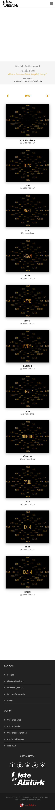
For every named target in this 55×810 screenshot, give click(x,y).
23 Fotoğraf (28, 324)
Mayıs (27, 321)
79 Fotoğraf (28, 595)
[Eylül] (27, 481)
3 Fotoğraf (28, 414)
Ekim (27, 546)
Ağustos (27, 456)
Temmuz (27, 411)
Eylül (27, 501)
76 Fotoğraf (28, 549)
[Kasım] (27, 572)
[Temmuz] (27, 391)
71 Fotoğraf (28, 504)
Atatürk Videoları (15, 739)
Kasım (27, 592)
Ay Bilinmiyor (27, 140)
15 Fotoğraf (28, 143)
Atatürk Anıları (14, 726)
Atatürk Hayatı (14, 720)
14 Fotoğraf (28, 188)
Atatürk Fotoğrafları (17, 732)
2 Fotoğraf (28, 233)
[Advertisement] (27, 27)
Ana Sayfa (27, 78)
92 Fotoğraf (28, 369)
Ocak (27, 185)
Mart (27, 230)
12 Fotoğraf (28, 278)
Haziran (27, 366)
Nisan (28, 275)
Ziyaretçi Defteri (15, 681)
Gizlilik (10, 700)
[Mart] (27, 210)
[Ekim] (27, 526)
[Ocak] (27, 165)
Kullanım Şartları (15, 687)
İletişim (10, 674)
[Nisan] (27, 255)
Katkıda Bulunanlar (16, 694)
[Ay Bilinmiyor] (27, 120)
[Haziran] (27, 346)
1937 (27, 95)
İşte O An (11, 745)
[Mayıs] (27, 301)
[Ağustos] (27, 436)
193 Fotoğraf (28, 459)
